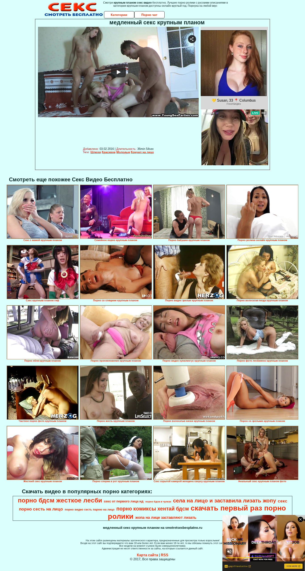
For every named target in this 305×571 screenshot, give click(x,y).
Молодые (123, 152)
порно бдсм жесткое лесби (60, 500)
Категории (119, 15)
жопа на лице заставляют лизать (165, 517)
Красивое (108, 152)
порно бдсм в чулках (158, 501)
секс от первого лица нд (124, 501)
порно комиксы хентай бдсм (152, 509)
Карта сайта (147, 555)
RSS (164, 555)
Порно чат (149, 15)
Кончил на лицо (142, 152)
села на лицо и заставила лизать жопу (224, 501)
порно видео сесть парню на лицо (90, 509)
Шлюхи (95, 152)
